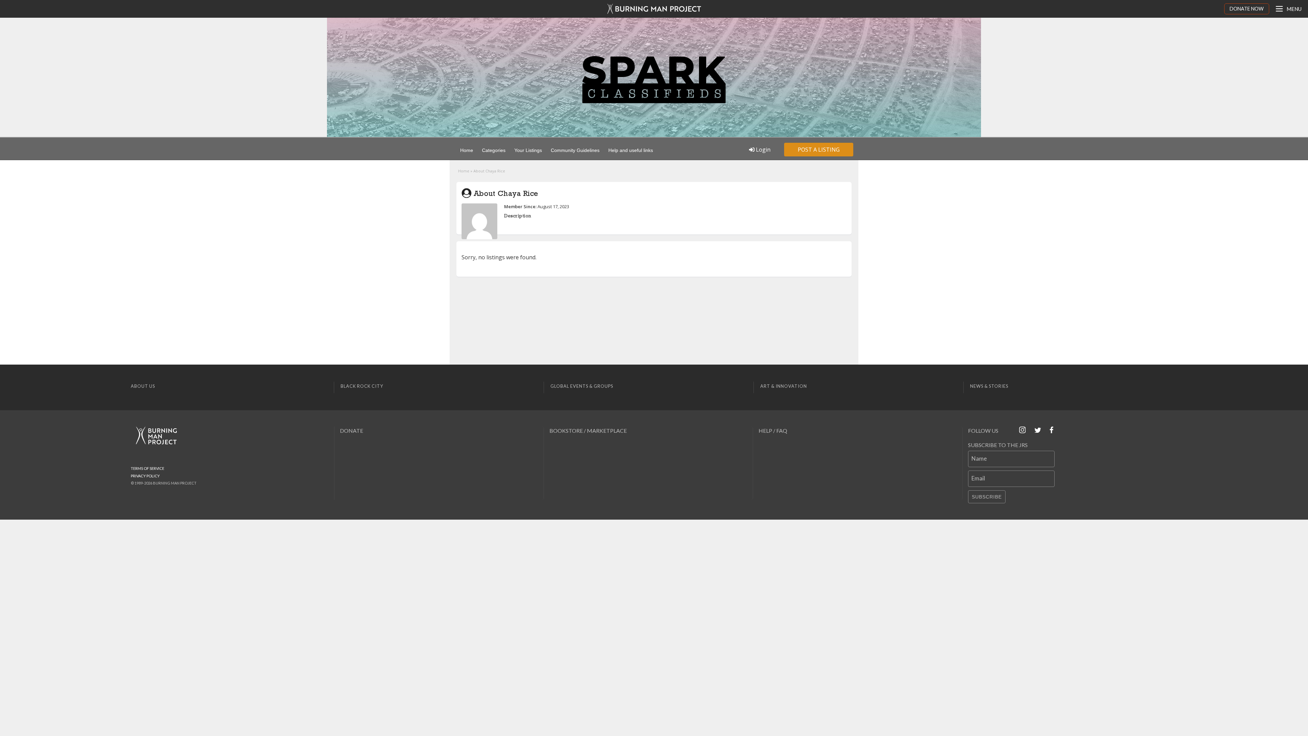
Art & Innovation (783, 386)
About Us (143, 386)
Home (466, 150)
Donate (351, 430)
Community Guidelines (575, 150)
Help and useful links (630, 150)
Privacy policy (145, 476)
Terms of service (147, 468)
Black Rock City (362, 386)
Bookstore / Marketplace (588, 430)
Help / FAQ (773, 430)
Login (762, 149)
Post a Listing (819, 149)
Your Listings (528, 150)
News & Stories (989, 386)
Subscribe (987, 497)
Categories (493, 150)
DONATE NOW (1247, 9)
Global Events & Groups (581, 386)
